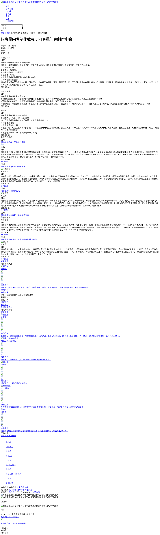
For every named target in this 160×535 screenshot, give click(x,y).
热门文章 (13, 490)
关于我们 (12, 492)
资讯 (7, 16)
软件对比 (21, 490)
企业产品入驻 (22, 487)
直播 (7, 19)
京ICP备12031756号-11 (10, 517)
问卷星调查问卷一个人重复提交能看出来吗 (19, 239)
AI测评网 (10, 21)
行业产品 (28, 490)
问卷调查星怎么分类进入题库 (13, 166)
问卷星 (8, 33)
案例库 (8, 14)
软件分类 (9, 9)
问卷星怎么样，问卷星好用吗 (13, 142)
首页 (7, 6)
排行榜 (8, 11)
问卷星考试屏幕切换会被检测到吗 (15, 215)
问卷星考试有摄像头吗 (10, 191)
